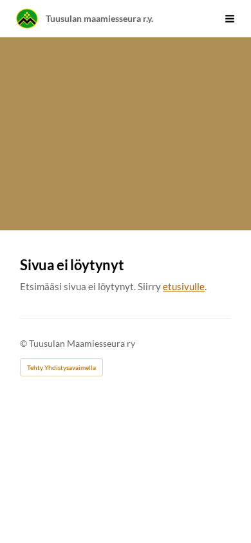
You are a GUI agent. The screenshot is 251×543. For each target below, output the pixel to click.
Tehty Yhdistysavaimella (61, 367)
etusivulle (184, 286)
